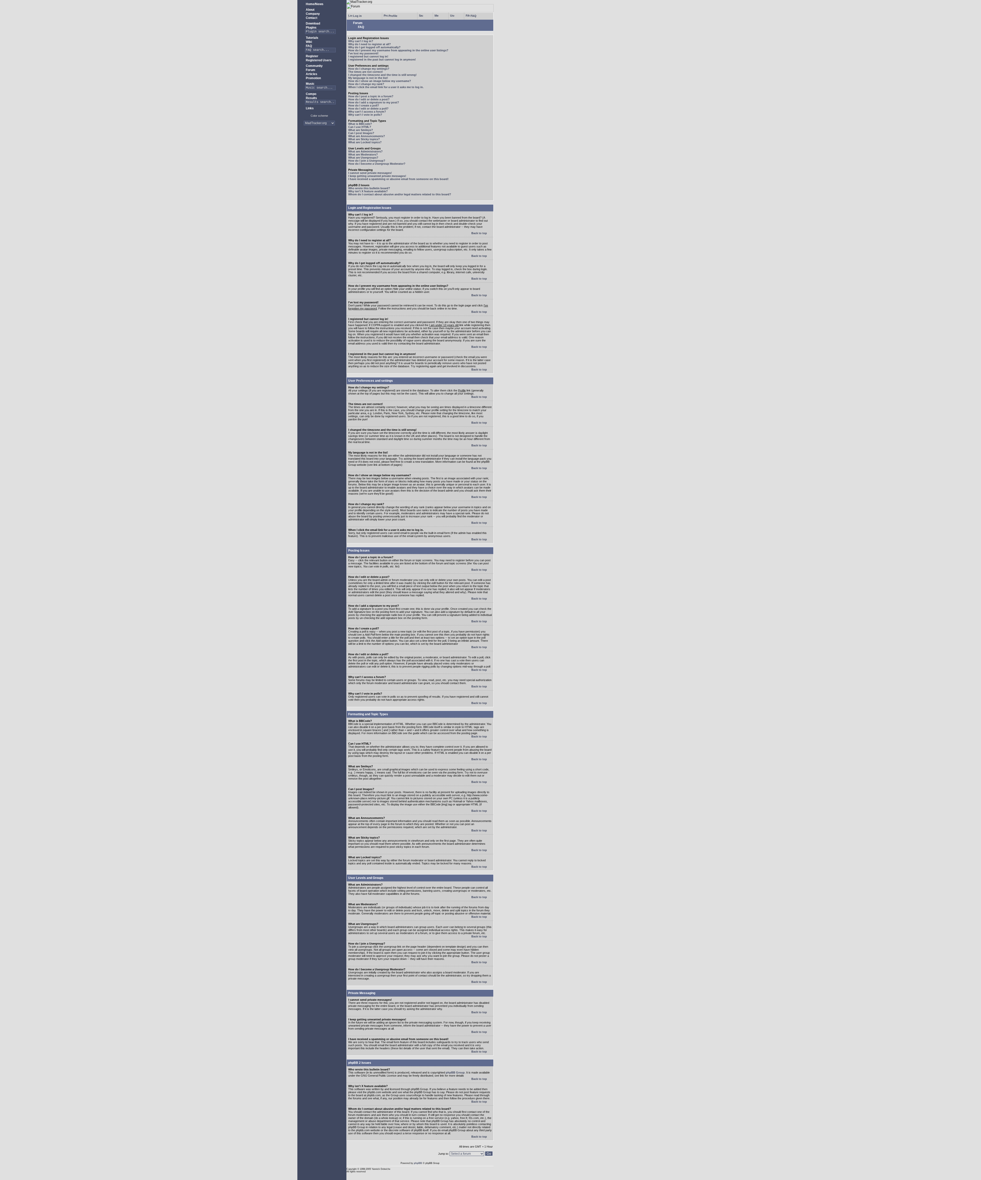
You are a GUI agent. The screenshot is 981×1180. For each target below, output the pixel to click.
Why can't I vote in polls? (365, 114)
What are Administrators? (365, 151)
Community (314, 66)
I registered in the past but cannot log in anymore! (382, 59)
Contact (311, 18)
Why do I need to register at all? (369, 44)
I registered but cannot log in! (368, 56)
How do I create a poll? (363, 105)
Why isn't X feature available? (368, 191)
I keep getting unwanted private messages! (377, 175)
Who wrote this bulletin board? (369, 188)
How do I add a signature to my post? (373, 102)
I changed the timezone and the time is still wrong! (382, 74)
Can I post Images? (361, 133)
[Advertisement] (319, 145)
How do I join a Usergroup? (366, 160)
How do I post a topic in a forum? (370, 96)
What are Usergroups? (363, 157)
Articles (311, 74)
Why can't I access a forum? (367, 111)
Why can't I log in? (360, 41)
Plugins (311, 27)
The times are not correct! (365, 71)
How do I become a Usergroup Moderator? (376, 163)
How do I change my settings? (368, 68)
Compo (310, 94)
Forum (310, 70)
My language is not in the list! (368, 77)
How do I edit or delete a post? (369, 99)
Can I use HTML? (359, 126)
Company (312, 14)
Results (311, 98)
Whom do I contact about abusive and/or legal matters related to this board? (399, 194)
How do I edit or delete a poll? (368, 108)
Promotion (313, 78)
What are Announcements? (366, 136)
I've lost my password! (363, 53)
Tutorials (311, 38)
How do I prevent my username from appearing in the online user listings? (398, 50)
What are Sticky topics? (364, 139)
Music (309, 84)
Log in (357, 15)
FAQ (308, 46)
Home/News (314, 4)
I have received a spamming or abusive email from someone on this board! (398, 179)
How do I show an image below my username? (379, 80)
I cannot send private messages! (370, 172)
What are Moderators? (363, 154)
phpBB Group (455, 1072)
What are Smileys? (360, 130)
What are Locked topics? (365, 142)
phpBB (418, 1163)
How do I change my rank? (366, 84)
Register (311, 56)
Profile (392, 15)
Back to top (479, 233)
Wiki (308, 42)
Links (309, 108)
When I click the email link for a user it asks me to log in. (386, 87)
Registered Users (318, 60)
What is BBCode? (360, 123)
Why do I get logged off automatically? (374, 47)
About (309, 9)
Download (312, 23)
